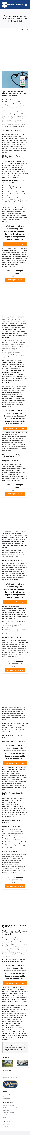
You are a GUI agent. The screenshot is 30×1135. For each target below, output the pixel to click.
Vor (25, 29)
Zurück (21, 29)
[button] (3, 1063)
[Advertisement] (15, 51)
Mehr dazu (11, 1050)
